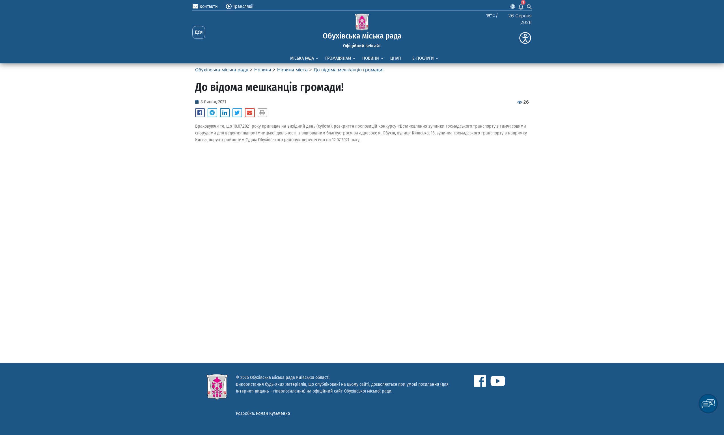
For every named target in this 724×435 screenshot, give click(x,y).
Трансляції (243, 6)
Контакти (209, 6)
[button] (200, 112)
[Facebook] (480, 381)
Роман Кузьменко (273, 413)
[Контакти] (195, 6)
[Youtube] (498, 381)
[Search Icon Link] (529, 6)
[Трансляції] (229, 6)
